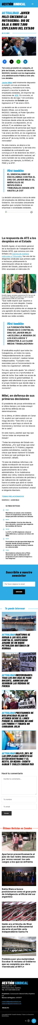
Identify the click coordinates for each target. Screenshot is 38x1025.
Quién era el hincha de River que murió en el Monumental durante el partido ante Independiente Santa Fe (17, 928)
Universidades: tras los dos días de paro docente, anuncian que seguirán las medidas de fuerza (19, 524)
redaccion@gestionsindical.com (11, 1003)
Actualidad (10, 13)
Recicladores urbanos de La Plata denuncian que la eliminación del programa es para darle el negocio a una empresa (19, 555)
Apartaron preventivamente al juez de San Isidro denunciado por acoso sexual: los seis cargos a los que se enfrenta (18, 858)
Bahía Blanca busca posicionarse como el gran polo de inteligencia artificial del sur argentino (19, 893)
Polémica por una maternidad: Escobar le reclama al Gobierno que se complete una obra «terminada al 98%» (19, 963)
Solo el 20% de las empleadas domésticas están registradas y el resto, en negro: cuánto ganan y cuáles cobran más (18, 759)
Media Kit (5, 1008)
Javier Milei (7, 82)
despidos (5, 500)
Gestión (13, 4)
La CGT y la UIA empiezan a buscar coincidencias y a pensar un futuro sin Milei (20, 534)
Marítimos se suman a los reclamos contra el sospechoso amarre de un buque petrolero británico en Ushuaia (19, 514)
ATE (16, 95)
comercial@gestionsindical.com (11, 1001)
